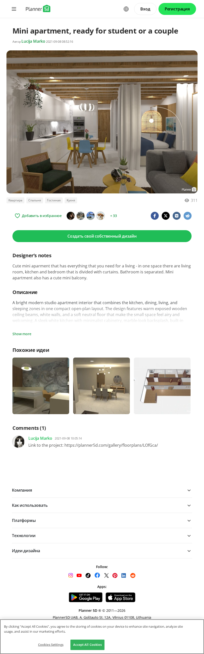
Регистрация (177, 9)
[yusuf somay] (81, 216)
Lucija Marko (33, 41)
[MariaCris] (91, 216)
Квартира (15, 200)
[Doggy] (100, 216)
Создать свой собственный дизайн (101, 236)
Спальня (34, 200)
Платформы (24, 520)
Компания (22, 490)
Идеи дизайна (26, 550)
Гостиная (54, 200)
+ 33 (113, 215)
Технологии (23, 535)
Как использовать (30, 505)
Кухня (71, 200)
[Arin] (71, 216)
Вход (145, 9)
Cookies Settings (50, 644)
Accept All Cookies (87, 644)
